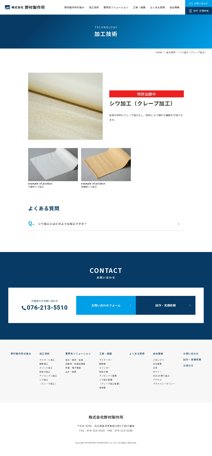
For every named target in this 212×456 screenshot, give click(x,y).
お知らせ (188, 365)
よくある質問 (157, 7)
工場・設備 (139, 7)
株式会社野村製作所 (106, 417)
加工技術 (94, 7)
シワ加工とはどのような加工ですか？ (62, 224)
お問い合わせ (191, 353)
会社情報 (175, 7)
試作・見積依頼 (165, 305)
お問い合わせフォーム (106, 305)
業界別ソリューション (116, 7)
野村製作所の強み (74, 7)
